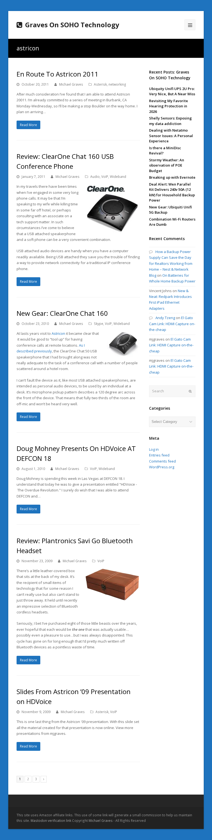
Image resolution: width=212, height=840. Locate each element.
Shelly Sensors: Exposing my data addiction (170, 121)
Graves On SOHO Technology (72, 24)
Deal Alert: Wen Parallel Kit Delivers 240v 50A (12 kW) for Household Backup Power (172, 192)
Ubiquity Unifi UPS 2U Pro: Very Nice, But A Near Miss (172, 91)
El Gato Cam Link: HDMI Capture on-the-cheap (172, 323)
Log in (154, 449)
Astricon (58, 333)
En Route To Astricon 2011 (57, 73)
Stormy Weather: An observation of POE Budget (166, 165)
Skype (98, 323)
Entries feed (159, 455)
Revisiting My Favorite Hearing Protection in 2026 (168, 106)
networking (117, 84)
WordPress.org (161, 466)
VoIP (104, 176)
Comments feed (162, 461)
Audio (95, 176)
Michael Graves (71, 84)
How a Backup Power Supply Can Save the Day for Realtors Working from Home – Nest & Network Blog (170, 263)
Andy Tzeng (165, 317)
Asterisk (100, 84)
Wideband (118, 176)
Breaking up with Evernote (172, 177)
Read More (28, 125)
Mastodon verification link (51, 820)
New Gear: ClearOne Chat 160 (62, 313)
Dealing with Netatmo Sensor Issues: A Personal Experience (171, 135)
